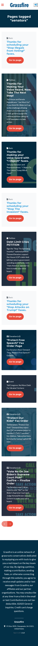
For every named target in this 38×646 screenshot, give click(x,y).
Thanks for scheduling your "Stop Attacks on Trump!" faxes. (18, 306)
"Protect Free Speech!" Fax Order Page (16, 343)
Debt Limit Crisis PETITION (18, 243)
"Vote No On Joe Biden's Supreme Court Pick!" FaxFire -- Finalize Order (18, 477)
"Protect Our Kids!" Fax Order (17, 419)
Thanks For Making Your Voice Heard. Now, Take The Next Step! (19, 89)
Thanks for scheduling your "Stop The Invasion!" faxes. (17, 207)
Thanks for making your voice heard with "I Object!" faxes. (18, 156)
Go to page (15, 60)
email (23, 633)
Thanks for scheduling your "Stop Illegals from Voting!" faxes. (17, 47)
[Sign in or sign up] (36, 5)
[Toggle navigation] (2, 5)
